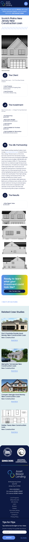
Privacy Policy (14, 516)
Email (3, 532)
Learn (14, 504)
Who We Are (14, 502)
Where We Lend (14, 500)
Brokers (14, 506)
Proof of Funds (14, 512)
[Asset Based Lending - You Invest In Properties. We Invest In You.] (6, 3)
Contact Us (14, 514)
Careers (14, 508)
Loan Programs (14, 497)
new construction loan (12, 152)
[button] (26, 4)
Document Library (14, 510)
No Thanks (24, 537)
